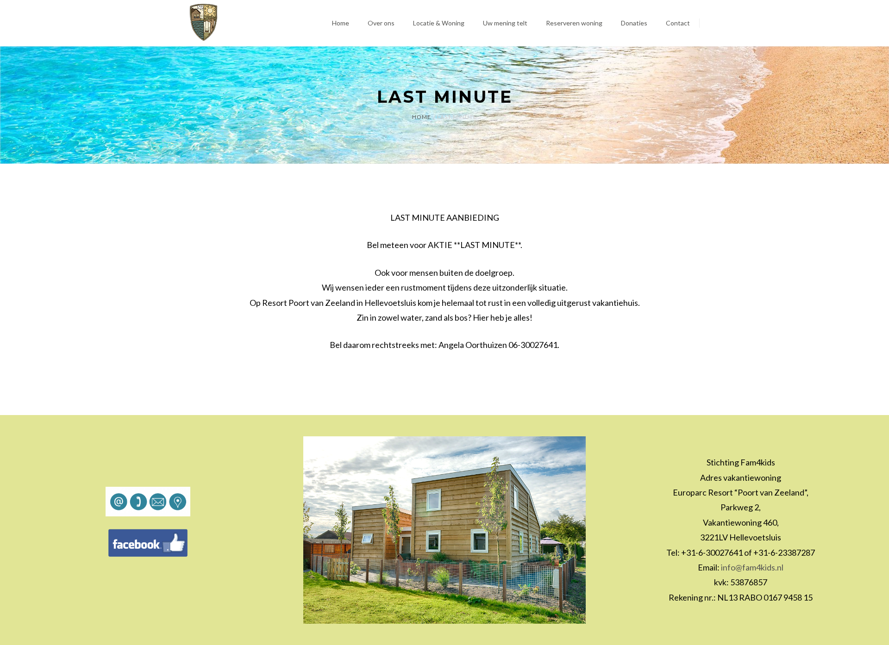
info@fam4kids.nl (752, 567)
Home (421, 116)
